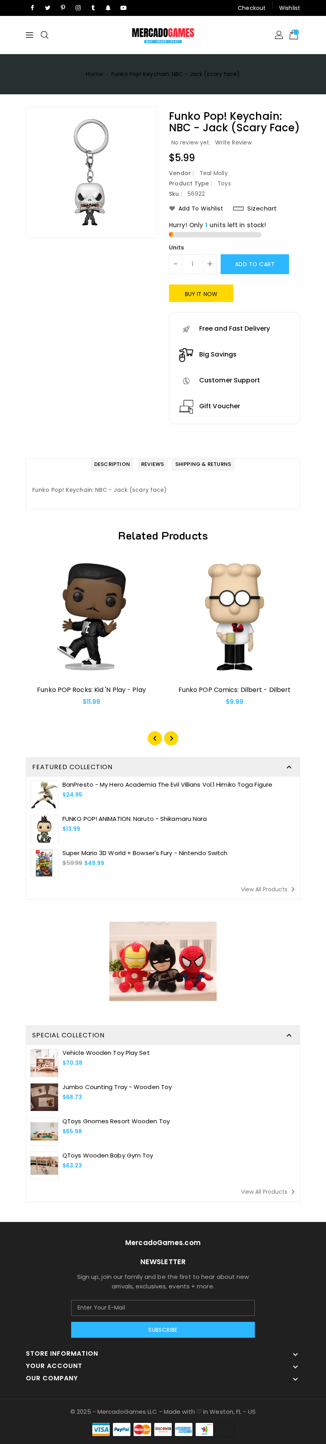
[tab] (112, 465)
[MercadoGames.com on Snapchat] (108, 8)
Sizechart (262, 208)
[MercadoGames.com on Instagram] (78, 8)
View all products (269, 889)
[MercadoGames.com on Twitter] (48, 8)
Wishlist (289, 8)
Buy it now (201, 294)
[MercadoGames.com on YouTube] (124, 8)
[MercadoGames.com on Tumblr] (93, 8)
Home (94, 74)
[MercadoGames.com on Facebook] (33, 8)
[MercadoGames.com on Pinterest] (63, 8)
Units (176, 247)
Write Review (233, 142)
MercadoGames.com (163, 1242)
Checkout (252, 8)
